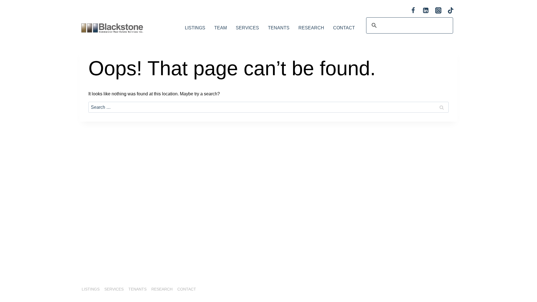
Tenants (278, 27)
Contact (344, 27)
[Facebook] (413, 10)
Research (311, 27)
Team (220, 27)
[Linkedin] (426, 10)
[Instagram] (438, 10)
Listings (195, 27)
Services (247, 27)
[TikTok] (450, 10)
